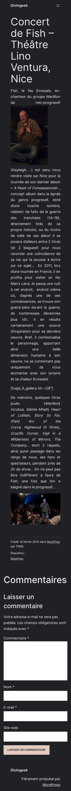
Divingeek (19, 5)
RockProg (53, 541)
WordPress (51, 785)
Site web (11, 728)
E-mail (10, 707)
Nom (9, 687)
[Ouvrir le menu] (58, 5)
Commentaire (16, 638)
